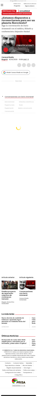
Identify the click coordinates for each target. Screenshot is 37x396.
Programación (9, 108)
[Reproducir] (5, 49)
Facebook (19, 65)
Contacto (8, 363)
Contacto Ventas (18, 363)
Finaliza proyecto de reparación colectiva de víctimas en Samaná (9, 295)
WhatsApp (33, 65)
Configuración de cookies (13, 372)
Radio (21, 105)
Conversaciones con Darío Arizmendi (19, 97)
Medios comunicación (25, 108)
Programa (17, 5)
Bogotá (5, 59)
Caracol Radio (10, 5)
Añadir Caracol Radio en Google (17, 72)
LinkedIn (29, 65)
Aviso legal (27, 368)
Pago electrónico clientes (12, 365)
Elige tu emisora (29, 6)
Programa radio (9, 105)
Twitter (24, 65)
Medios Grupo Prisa (19, 386)
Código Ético (18, 375)
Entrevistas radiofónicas (26, 102)
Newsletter (29, 363)
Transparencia (27, 372)
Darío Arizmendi (9, 102)
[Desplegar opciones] (32, 49)
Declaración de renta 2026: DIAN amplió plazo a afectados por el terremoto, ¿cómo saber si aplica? (14, 341)
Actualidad (24, 11)
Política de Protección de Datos (11, 370)
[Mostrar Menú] (2, 5)
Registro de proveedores (14, 368)
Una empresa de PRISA (18, 381)
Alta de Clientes (27, 365)
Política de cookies (29, 370)
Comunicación (9, 111)
